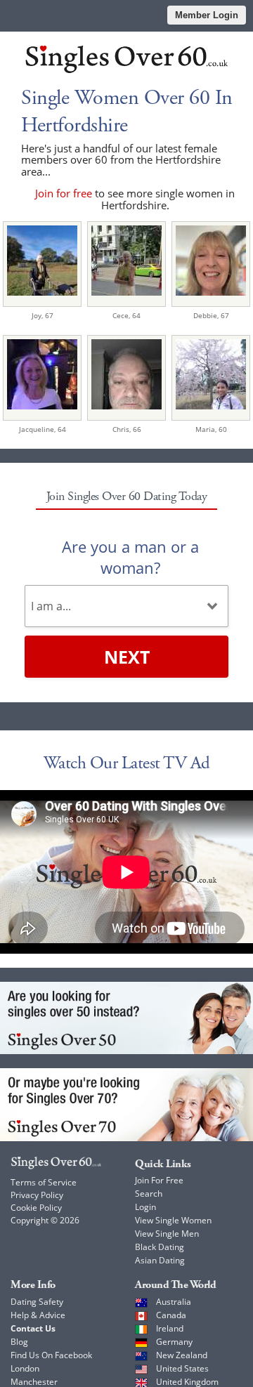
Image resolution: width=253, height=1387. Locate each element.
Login (145, 1207)
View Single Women (173, 1220)
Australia (173, 1302)
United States (182, 1368)
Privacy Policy (37, 1195)
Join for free (63, 193)
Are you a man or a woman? (130, 557)
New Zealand (181, 1355)
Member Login (206, 15)
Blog (19, 1342)
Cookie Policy (36, 1208)
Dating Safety (37, 1302)
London (25, 1368)
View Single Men (167, 1234)
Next (127, 657)
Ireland (169, 1328)
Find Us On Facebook (51, 1355)
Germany (174, 1342)
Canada (171, 1315)
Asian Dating (160, 1260)
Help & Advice (38, 1315)
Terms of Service (44, 1182)
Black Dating (159, 1247)
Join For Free (159, 1180)
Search (148, 1193)
